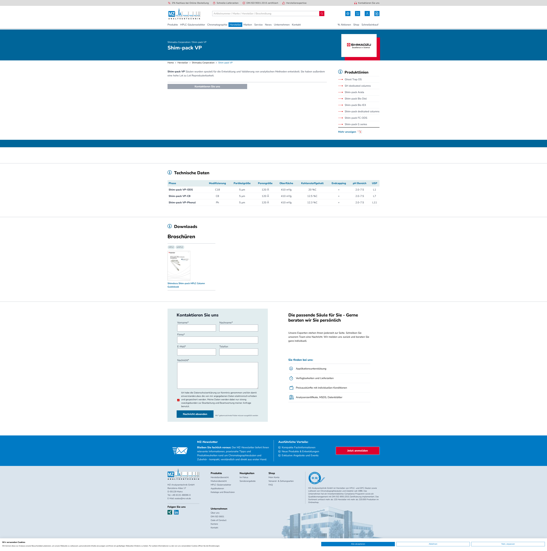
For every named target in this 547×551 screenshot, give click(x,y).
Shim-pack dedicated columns (362, 111)
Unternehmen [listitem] (282, 24)
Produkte (216, 473)
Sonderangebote (248, 481)
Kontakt (214, 527)
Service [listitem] (258, 24)
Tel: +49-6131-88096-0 (179, 495)
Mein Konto (274, 477)
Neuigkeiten (247, 473)
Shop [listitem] (356, 24)
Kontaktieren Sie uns (368, 3)
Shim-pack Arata (354, 92)
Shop (272, 473)
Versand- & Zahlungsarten (281, 481)
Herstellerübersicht (220, 477)
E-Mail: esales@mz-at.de (179, 498)
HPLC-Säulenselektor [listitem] (192, 24)
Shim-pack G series (356, 124)
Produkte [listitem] (173, 24)
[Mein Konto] (367, 13)
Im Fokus (244, 477)
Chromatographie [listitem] (217, 24)
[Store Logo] (184, 14)
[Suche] (321, 13)
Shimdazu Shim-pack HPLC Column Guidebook (186, 285)
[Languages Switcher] (347, 13)
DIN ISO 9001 (217, 516)
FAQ (271, 484)
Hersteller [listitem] (235, 24)
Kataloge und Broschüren (223, 492)
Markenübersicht (219, 481)
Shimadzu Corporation (203, 62)
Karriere (214, 524)
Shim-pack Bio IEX (355, 105)
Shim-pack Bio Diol (356, 98)
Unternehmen (219, 508)
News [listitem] (268, 24)
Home (171, 62)
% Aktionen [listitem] (344, 24)
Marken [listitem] (247, 24)
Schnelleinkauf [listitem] (370, 24)
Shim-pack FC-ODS (356, 118)
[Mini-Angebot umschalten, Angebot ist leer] (376, 13)
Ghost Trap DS (353, 79)
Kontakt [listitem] (296, 24)
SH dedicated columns (358, 85)
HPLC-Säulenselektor (221, 484)
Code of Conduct (218, 520)
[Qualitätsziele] (316, 478)
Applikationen (217, 488)
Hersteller (182, 62)
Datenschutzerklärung (205, 392)
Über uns (215, 512)
